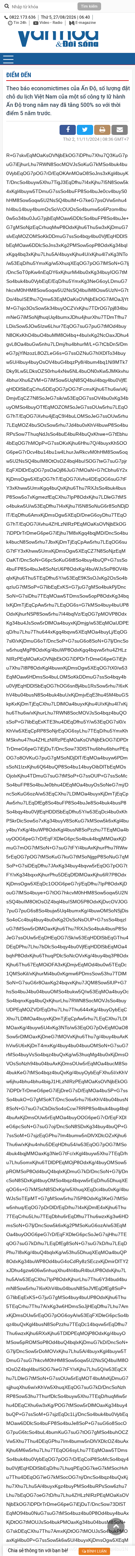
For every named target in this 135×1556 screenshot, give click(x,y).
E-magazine (85, 22)
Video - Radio (50, 22)
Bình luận (96, 1551)
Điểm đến (18, 75)
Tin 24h (19, 22)
